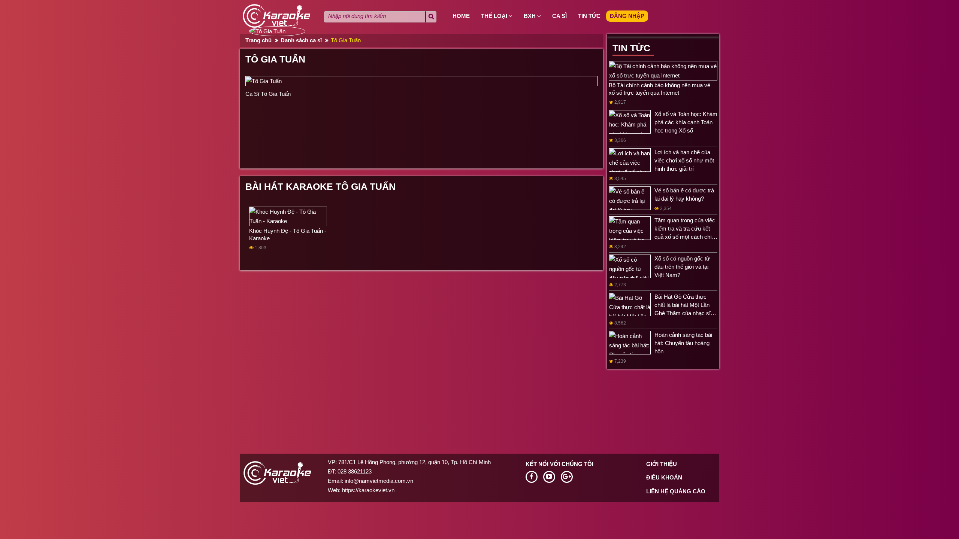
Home (461, 16)
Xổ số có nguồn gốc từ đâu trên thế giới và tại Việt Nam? (682, 266)
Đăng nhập (627, 16)
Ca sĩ (559, 16)
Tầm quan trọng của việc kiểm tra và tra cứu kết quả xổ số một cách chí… (685, 228)
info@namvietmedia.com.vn (379, 481)
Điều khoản (664, 477)
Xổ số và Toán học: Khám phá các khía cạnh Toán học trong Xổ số (685, 122)
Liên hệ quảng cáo (675, 491)
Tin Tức (631, 48)
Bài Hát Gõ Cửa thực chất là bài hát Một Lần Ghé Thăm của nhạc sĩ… (685, 304)
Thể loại (495, 16)
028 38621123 (355, 471)
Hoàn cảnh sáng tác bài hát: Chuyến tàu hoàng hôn (683, 343)
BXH (530, 16)
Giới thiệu (661, 464)
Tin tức (589, 16)
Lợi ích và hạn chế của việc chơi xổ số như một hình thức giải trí (684, 160)
